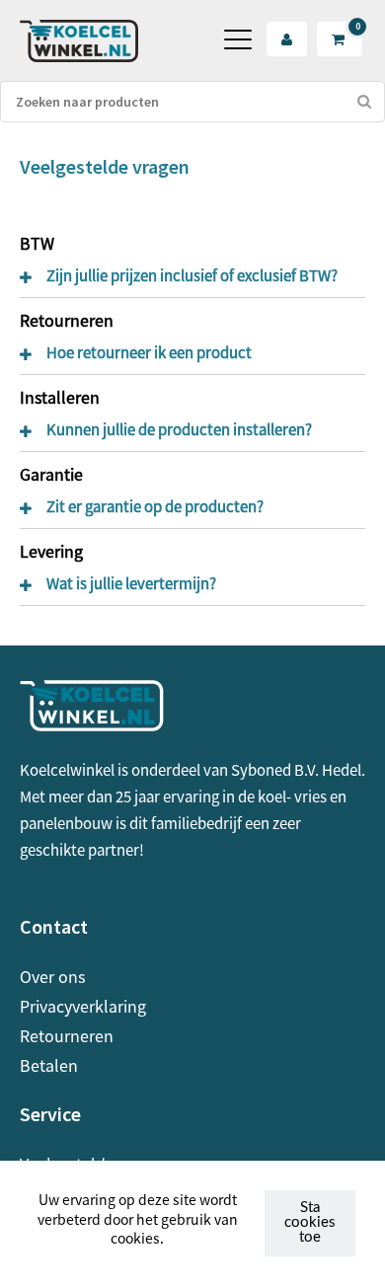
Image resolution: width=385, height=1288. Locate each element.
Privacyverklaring (83, 1006)
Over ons (52, 976)
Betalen (49, 1065)
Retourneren (67, 1035)
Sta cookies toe (310, 1222)
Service (50, 1113)
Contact (54, 926)
